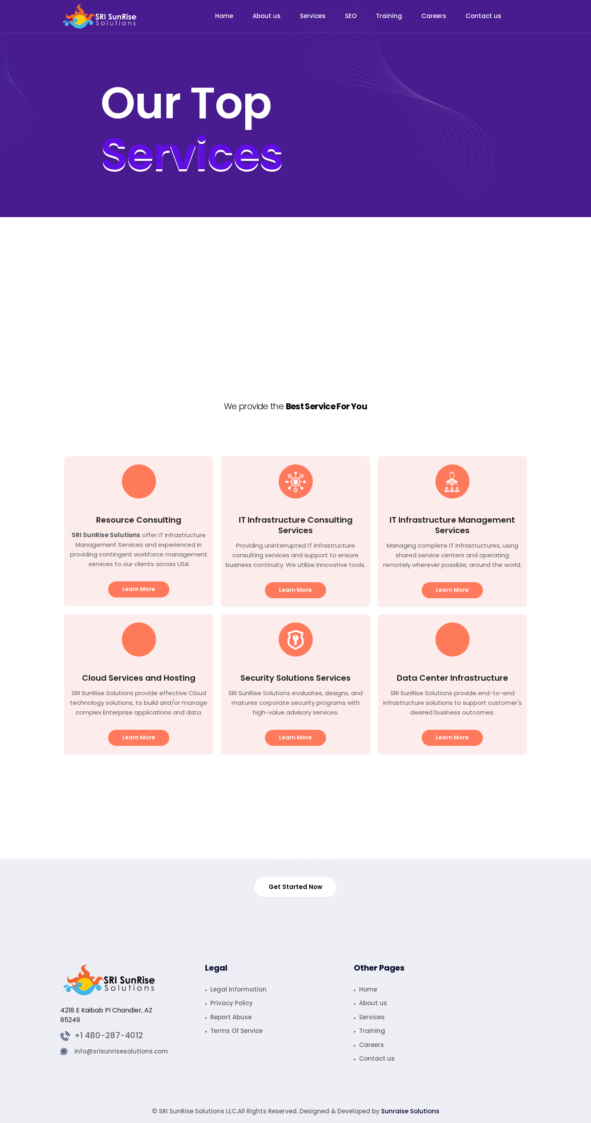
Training (389, 16)
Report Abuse (231, 1017)
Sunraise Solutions (410, 1111)
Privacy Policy (231, 1003)
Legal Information (238, 989)
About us (266, 16)
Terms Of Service (236, 1031)
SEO (351, 16)
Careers (433, 16)
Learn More (138, 589)
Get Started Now (295, 887)
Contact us (483, 16)
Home (224, 16)
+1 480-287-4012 (108, 1036)
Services (313, 16)
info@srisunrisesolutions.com (121, 1051)
